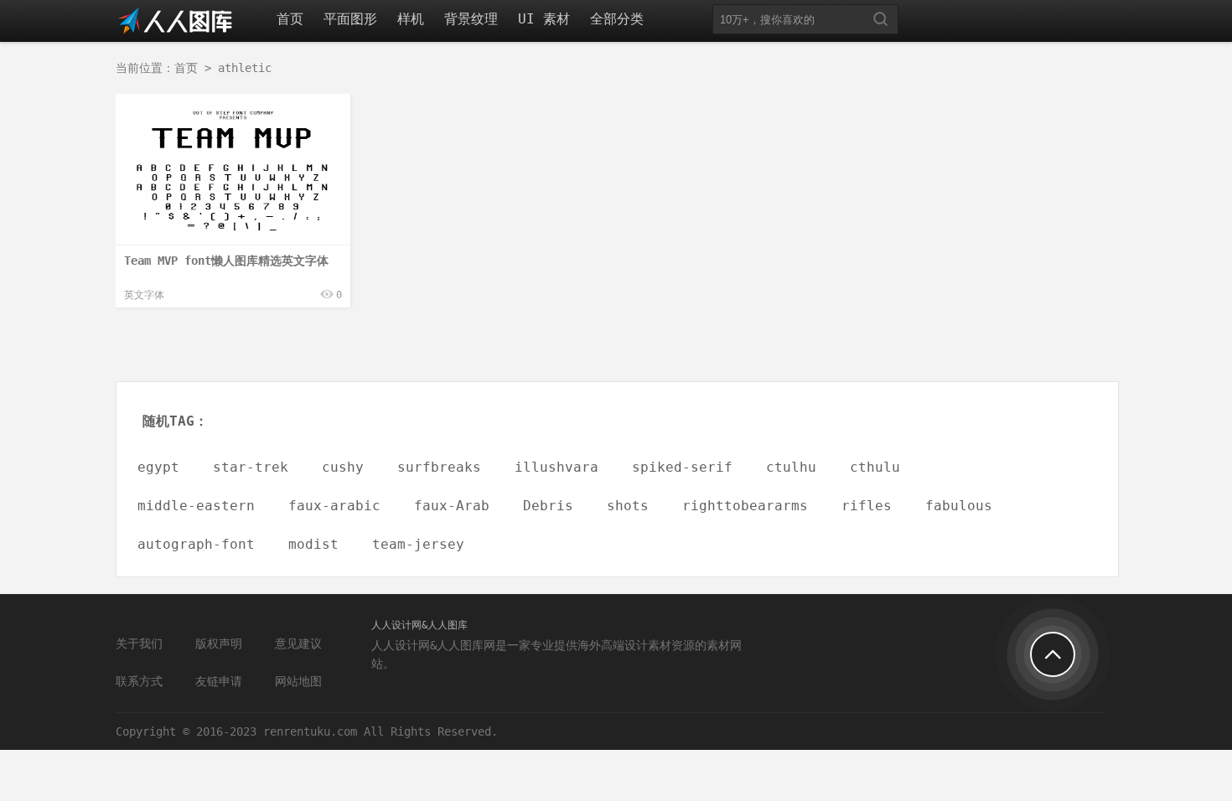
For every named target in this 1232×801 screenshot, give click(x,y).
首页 (290, 19)
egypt (158, 467)
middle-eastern (196, 506)
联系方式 (139, 681)
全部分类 (617, 19)
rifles (866, 506)
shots (628, 506)
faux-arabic (334, 506)
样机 (410, 19)
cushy (343, 467)
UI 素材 (544, 19)
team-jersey (418, 544)
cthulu (875, 467)
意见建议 (298, 643)
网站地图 (298, 681)
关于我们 (139, 643)
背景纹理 (471, 19)
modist (313, 544)
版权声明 (218, 643)
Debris (548, 506)
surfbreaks (439, 467)
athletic (245, 68)
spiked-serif (682, 467)
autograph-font (196, 544)
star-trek (250, 467)
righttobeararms (745, 506)
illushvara (556, 467)
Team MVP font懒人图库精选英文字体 (226, 260)
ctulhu (791, 467)
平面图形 (350, 19)
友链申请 (218, 681)
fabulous (958, 506)
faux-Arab (451, 506)
